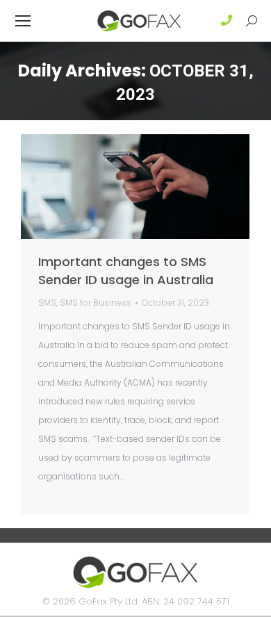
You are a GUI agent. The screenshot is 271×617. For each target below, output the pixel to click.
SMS (47, 302)
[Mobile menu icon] (23, 21)
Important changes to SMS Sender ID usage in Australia (125, 270)
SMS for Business (95, 302)
